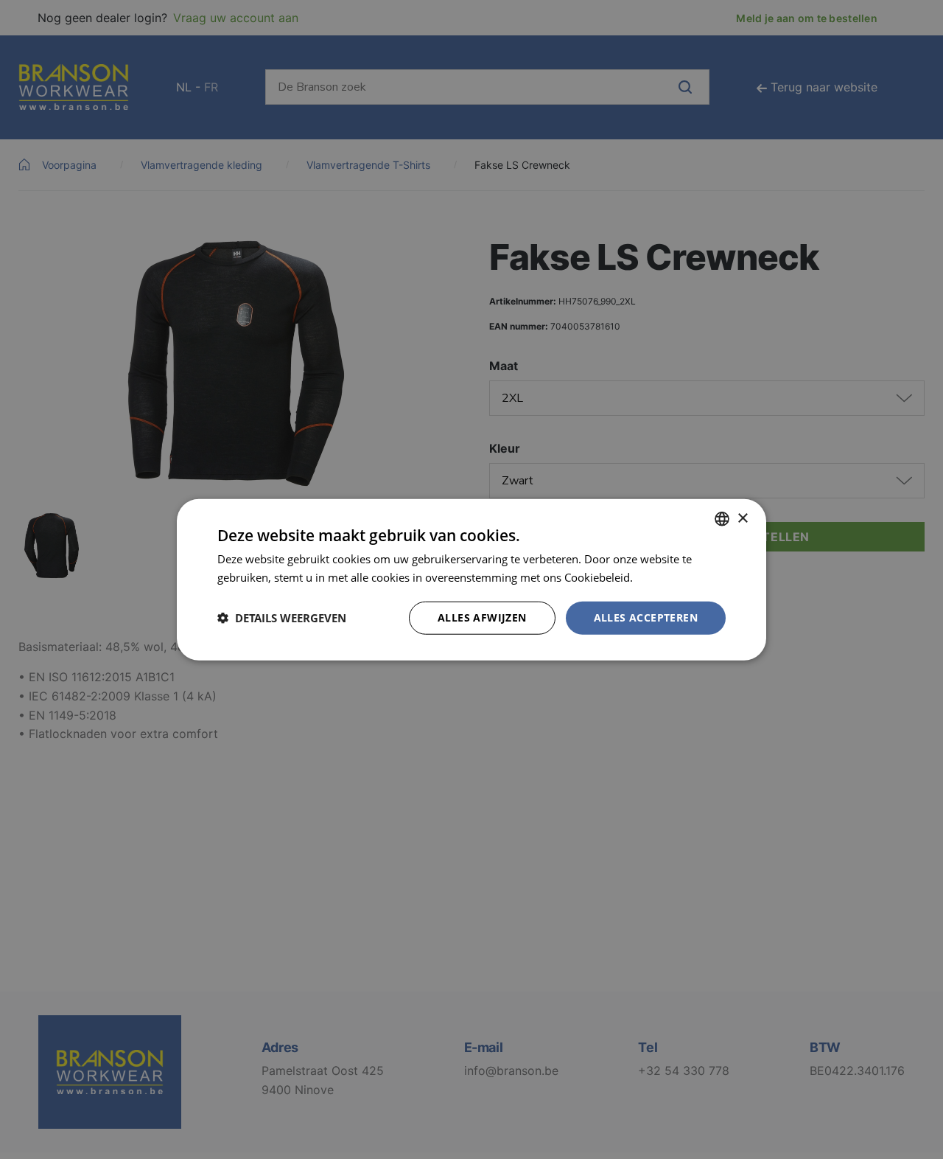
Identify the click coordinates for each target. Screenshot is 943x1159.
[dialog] (471, 579)
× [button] (742, 517)
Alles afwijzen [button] (482, 617)
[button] (281, 617)
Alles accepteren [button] (646, 617)
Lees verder (665, 577)
